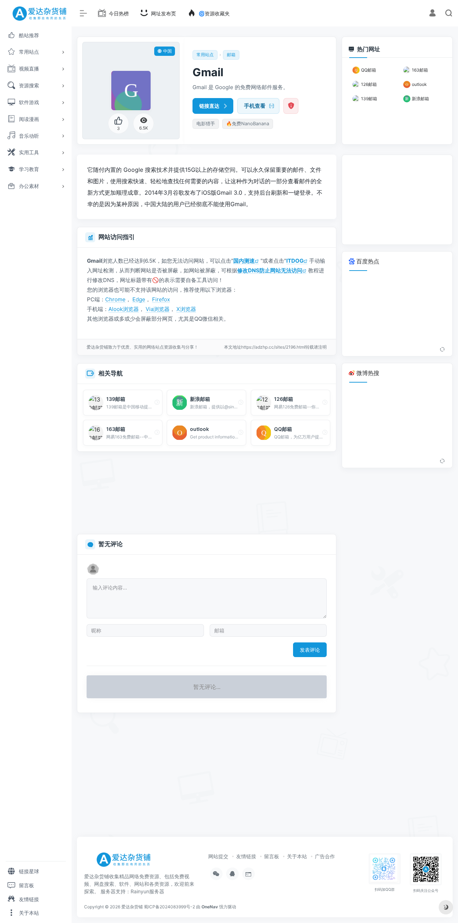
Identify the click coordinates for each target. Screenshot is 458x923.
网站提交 (218, 856)
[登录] (432, 13)
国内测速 (244, 260)
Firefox (161, 299)
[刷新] (442, 350)
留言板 (271, 856)
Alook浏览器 (123, 309)
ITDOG (294, 260)
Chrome (115, 299)
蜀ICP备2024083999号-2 (169, 906)
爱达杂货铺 (132, 906)
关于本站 (297, 856)
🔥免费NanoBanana (247, 123)
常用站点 (205, 54)
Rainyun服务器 (147, 891)
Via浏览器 (158, 309)
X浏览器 (186, 309)
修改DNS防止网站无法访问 (269, 270)
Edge (138, 299)
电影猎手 (205, 123)
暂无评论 (110, 544)
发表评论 (310, 650)
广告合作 (325, 856)
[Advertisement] (206, 493)
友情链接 (246, 856)
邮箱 (231, 54)
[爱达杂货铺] (126, 861)
